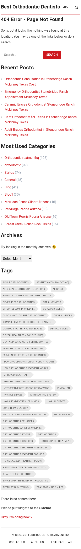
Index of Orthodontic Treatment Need (26, 381)
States (9, 173)
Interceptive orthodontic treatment (26, 388)
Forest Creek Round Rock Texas (28, 224)
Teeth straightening (16, 487)
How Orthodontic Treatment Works (25, 368)
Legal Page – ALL (61, 542)
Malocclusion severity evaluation (24, 414)
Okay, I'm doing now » (16, 517)
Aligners (58, 289)
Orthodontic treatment (56, 441)
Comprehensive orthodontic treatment (28, 322)
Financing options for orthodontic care (28, 361)
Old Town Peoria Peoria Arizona (28, 217)
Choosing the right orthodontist (24, 315)
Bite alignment (52, 302)
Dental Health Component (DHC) (23, 335)
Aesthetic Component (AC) (53, 282)
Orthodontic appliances (18, 421)
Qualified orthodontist (18, 474)
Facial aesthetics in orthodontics (24, 355)
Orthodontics (47, 434)
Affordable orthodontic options (24, 289)
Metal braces (62, 414)
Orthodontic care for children (22, 428)
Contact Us (17, 542)
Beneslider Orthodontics (19, 302)
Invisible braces (12, 394)
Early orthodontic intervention (23, 348)
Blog (8, 187)
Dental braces (59, 328)
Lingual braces (56, 401)
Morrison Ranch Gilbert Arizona (27, 202)
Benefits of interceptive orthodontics (27, 295)
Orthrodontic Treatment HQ (49, 534)
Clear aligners (63, 315)
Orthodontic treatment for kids (23, 454)
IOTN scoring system (43, 394)
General (10, 180)
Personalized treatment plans (22, 461)
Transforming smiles (50, 487)
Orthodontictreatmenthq (22, 158)
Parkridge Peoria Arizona (23, 209)
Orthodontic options (16, 434)
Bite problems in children (19, 309)
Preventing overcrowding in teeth (24, 467)
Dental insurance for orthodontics (25, 342)
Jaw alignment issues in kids (21, 401)
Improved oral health (16, 375)
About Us (37, 542)
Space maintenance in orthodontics (25, 480)
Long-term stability (15, 408)
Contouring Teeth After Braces (22, 328)
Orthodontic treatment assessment (26, 447)
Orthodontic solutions (18, 441)
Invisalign (63, 388)
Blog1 (9, 194)
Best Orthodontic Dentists (30, 7)
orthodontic (13, 165)
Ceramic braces (52, 309)
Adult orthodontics (16, 282)
